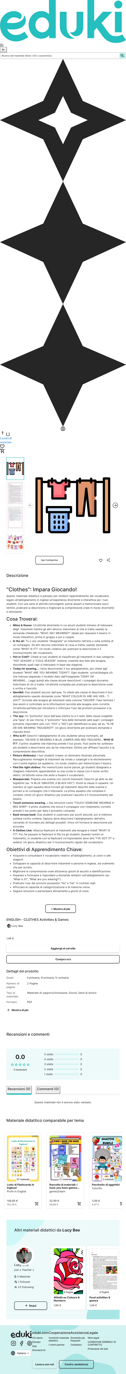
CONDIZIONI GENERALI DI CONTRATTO (102, 1343)
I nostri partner (56, 1344)
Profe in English (16, 1191)
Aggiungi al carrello (63, 948)
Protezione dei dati (98, 1348)
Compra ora (63, 959)
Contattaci (76, 1344)
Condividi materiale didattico (59, 1339)
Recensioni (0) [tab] (19, 1089)
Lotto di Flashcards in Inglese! (20, 1186)
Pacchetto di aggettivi (106, 1184)
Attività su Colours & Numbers (67, 1299)
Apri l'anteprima (49, 560)
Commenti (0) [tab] (48, 1089)
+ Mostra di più (60, 909)
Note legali (93, 1337)
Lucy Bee (17, 926)
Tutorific (97, 1188)
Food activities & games (99, 1299)
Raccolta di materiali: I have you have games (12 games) (63, 1186)
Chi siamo (37, 1337)
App (34, 1346)
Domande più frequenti (78, 1339)
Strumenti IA (38, 1350)
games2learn (57, 1191)
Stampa (36, 1341)
